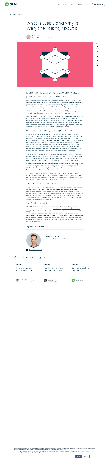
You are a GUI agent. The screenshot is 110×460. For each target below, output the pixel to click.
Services (65, 4)
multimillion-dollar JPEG (37, 127)
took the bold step (50, 193)
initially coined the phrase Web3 (43, 118)
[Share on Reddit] (97, 65)
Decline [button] (86, 456)
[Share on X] (97, 51)
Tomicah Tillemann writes (54, 175)
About (72, 4)
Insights (79, 4)
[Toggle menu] (106, 4)
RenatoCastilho (53, 236)
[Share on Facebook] (97, 60)
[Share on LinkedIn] (97, 56)
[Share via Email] (97, 47)
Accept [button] (78, 456)
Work (59, 4)
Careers (86, 4)
